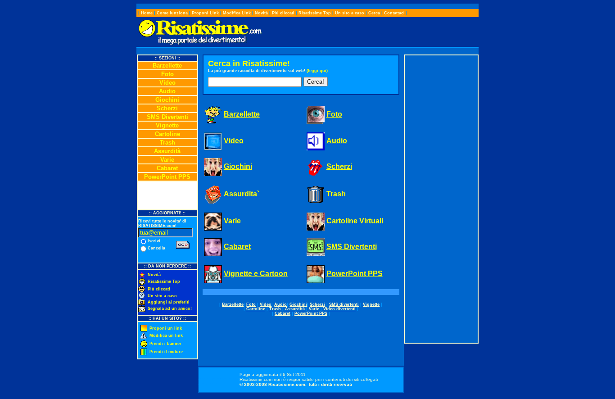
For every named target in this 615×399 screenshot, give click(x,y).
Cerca (374, 13)
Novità (261, 13)
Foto (167, 74)
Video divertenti (339, 309)
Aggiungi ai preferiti (169, 302)
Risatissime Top (314, 13)
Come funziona (172, 13)
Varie (167, 159)
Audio (167, 91)
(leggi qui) (317, 70)
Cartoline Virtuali (354, 221)
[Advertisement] (441, 199)
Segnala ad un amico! (170, 308)
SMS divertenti (344, 304)
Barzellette (167, 65)
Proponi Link (205, 13)
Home (147, 13)
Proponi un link (165, 328)
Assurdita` (241, 194)
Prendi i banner (165, 343)
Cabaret (167, 168)
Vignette (167, 125)
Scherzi (167, 108)
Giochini (167, 99)
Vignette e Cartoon (256, 273)
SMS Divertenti (167, 116)
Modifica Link (237, 13)
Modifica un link (166, 335)
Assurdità (167, 151)
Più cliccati (283, 13)
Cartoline (167, 134)
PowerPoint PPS (167, 176)
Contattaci (394, 13)
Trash (167, 142)
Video (167, 82)
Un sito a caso (349, 13)
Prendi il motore (166, 351)
